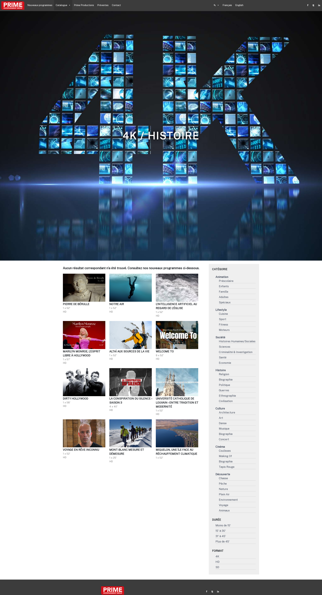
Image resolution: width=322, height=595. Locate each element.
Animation (222, 277)
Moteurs (224, 330)
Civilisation (226, 401)
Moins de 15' (223, 525)
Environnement (228, 499)
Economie (225, 362)
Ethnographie (227, 395)
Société (220, 337)
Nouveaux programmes (39, 5)
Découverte (223, 474)
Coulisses (225, 450)
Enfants (224, 286)
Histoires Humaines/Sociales (237, 341)
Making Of (225, 456)
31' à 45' (221, 536)
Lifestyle (221, 309)
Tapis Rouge (226, 466)
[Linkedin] (319, 5)
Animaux (224, 510)
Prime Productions (84, 5)
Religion (224, 374)
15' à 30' (221, 530)
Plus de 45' (223, 541)
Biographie (226, 379)
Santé (222, 357)
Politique (224, 385)
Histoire (221, 370)
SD (217, 567)
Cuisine (223, 313)
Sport (222, 319)
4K (217, 556)
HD (218, 561)
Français (227, 5)
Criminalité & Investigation (235, 352)
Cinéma (220, 446)
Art (221, 417)
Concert (224, 439)
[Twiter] (313, 5)
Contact (116, 5)
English (239, 5)
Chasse (223, 478)
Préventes (103, 5)
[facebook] (308, 5)
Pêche (223, 483)
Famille (223, 291)
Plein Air (224, 494)
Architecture (227, 412)
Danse (223, 423)
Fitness (223, 324)
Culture (220, 408)
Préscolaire (226, 281)
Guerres (224, 390)
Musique (224, 428)
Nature (223, 489)
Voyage (223, 505)
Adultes (223, 297)
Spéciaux (225, 302)
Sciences (224, 346)
